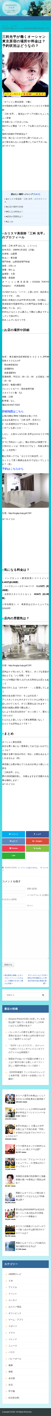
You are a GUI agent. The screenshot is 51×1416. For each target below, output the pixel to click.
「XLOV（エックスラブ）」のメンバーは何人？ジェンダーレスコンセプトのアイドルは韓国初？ (26, 1048)
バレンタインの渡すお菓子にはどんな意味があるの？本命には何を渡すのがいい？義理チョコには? (26, 1035)
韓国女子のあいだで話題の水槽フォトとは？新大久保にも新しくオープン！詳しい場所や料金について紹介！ (26, 1062)
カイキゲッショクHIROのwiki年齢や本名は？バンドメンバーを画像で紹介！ (31, 1112)
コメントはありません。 (30, 868)
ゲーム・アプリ (15, 1319)
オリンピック (14, 1313)
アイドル (12, 1287)
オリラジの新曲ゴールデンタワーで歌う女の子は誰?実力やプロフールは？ (30, 1229)
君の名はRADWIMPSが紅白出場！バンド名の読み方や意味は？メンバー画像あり (30, 1213)
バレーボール (14, 1359)
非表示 (37, 194)
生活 (10, 1385)
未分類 (11, 1378)
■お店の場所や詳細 (13, 207)
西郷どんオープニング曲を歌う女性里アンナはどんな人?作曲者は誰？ (30, 1196)
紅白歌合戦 (13, 1397)
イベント (12, 1293)
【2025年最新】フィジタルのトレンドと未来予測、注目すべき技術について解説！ (26, 1075)
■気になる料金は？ (13, 211)
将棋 (10, 1371)
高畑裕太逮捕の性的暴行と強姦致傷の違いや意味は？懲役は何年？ (30, 1179)
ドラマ (11, 1333)
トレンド (12, 1339)
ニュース (12, 1345)
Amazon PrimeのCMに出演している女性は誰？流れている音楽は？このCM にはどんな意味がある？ (26, 1022)
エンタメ (12, 1300)
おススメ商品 (14, 1307)
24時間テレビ (14, 1274)
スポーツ (12, 1326)
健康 (10, 1365)
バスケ (11, 1352)
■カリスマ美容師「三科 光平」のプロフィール (25, 200)
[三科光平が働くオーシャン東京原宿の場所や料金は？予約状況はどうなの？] (25, 75)
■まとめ (8, 221)
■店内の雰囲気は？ (13, 216)
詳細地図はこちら (13, 411)
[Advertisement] (23, 169)
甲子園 (11, 1391)
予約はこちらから (13, 468)
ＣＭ (10, 1281)
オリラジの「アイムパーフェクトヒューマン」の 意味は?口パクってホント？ (30, 1162)
